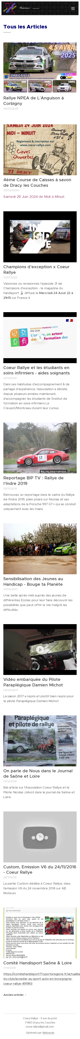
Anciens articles (13, 995)
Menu (73, 8)
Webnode (48, 1032)
